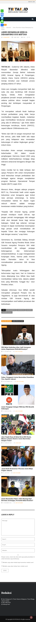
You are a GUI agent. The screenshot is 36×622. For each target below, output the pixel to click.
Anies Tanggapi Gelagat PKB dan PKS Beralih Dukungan (17, 408)
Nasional (4, 326)
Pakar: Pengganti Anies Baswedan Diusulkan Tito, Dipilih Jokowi (17, 378)
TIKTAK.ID (17, 619)
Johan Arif (6, 37)
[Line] (2, 21)
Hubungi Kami (6, 604)
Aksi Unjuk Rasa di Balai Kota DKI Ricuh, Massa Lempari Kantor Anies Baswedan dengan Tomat (16, 438)
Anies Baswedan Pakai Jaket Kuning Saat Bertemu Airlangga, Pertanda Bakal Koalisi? (17, 499)
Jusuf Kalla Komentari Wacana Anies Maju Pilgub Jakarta (17, 469)
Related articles (6, 321)
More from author (18, 321)
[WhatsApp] (2, 11)
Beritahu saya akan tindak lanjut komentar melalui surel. (18, 562)
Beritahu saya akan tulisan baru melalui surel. (15, 566)
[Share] (2, 25)
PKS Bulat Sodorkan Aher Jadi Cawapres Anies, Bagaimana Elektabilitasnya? (16, 348)
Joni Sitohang (19, 351)
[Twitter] (2, 18)
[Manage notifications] (31, 617)
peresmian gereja (6, 312)
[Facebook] (2, 14)
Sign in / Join (31, 1)
